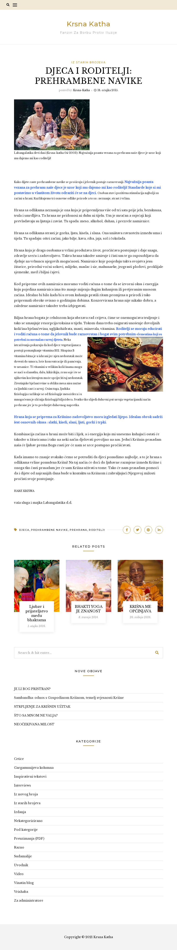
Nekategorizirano (28, 821)
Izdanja (20, 812)
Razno (19, 847)
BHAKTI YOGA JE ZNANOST (89, 608)
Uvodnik (21, 865)
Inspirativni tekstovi (30, 776)
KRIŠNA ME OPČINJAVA (140, 608)
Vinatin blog (24, 883)
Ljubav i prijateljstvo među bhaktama (36, 613)
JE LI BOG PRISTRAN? (32, 689)
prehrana (78, 529)
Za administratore (28, 900)
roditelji (97, 529)
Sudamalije (23, 856)
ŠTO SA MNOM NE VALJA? (36, 715)
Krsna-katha (81, 90)
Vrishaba (21, 892)
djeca (24, 529)
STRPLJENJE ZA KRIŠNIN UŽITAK (42, 707)
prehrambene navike (49, 529)
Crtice (19, 759)
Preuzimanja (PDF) (29, 838)
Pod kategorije (26, 830)
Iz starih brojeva (88, 62)
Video (19, 874)
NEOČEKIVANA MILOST (34, 724)
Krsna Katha (88, 24)
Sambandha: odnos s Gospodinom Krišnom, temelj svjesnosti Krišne (69, 698)
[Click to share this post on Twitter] (137, 530)
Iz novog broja (26, 794)
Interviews (22, 785)
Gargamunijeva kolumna (34, 768)
